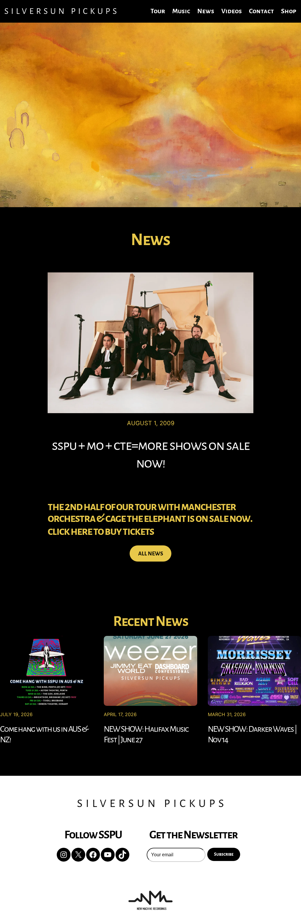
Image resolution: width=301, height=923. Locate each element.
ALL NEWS (150, 554)
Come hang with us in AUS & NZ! (44, 734)
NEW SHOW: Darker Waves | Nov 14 (252, 734)
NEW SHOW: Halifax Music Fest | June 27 (146, 734)
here (81, 531)
